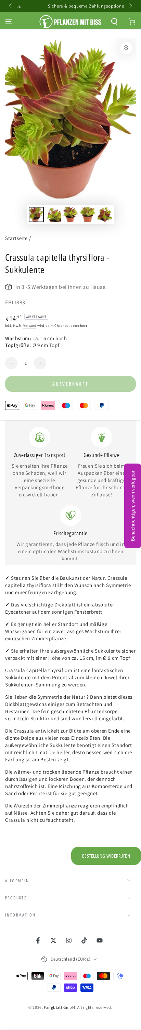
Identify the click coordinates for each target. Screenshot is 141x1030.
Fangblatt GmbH (59, 1007)
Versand (29, 325)
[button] (114, 21)
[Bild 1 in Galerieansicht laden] (36, 214)
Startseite (16, 238)
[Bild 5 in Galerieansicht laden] (104, 214)
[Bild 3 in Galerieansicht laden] (70, 214)
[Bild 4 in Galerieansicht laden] (87, 214)
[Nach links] (11, 6)
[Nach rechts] (130, 6)
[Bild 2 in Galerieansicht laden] (53, 214)
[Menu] (9, 21)
